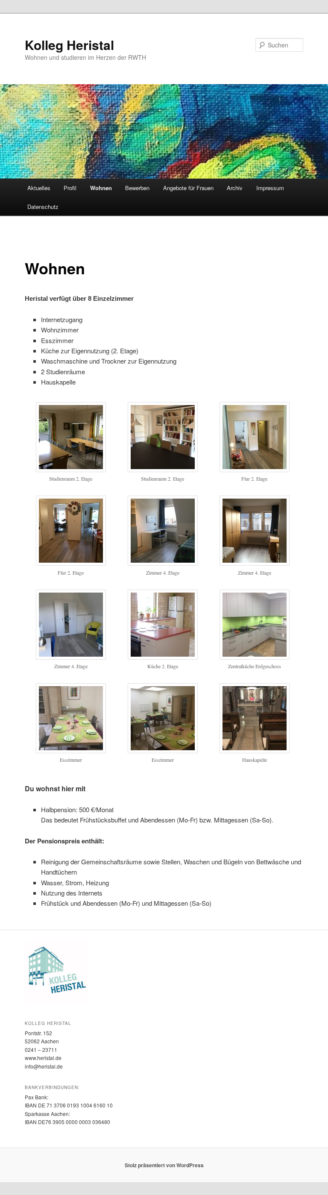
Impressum (270, 188)
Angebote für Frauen (188, 188)
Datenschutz (43, 207)
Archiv (235, 188)
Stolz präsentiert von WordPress (164, 1165)
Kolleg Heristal (69, 44)
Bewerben (137, 188)
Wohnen (101, 188)
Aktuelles (38, 188)
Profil (70, 188)
